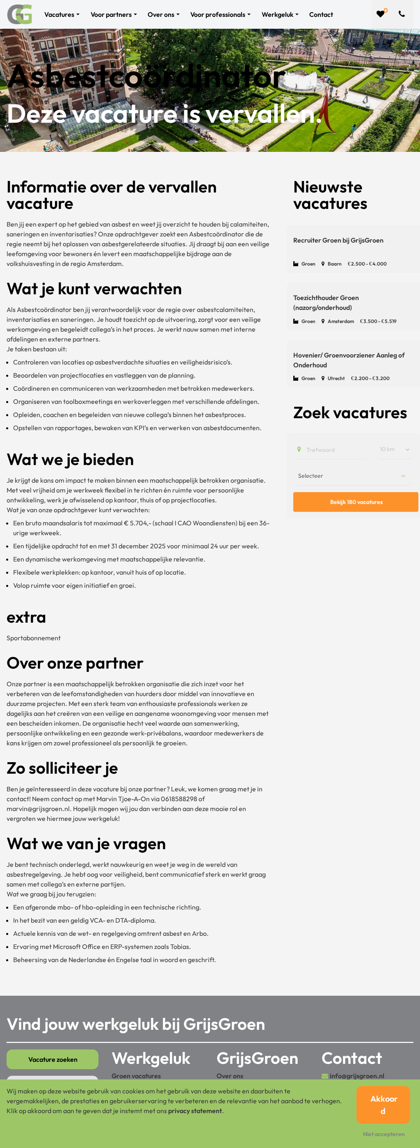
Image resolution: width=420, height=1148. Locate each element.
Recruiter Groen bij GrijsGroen (338, 240)
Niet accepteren (384, 1134)
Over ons (230, 1076)
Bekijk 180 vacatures (356, 502)
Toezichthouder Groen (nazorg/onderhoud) (326, 302)
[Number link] (403, 14)
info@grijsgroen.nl (357, 1076)
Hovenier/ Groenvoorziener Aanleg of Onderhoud (349, 360)
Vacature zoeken (53, 1059)
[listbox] (394, 449)
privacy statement (195, 1111)
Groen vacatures (136, 1076)
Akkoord (384, 1104)
